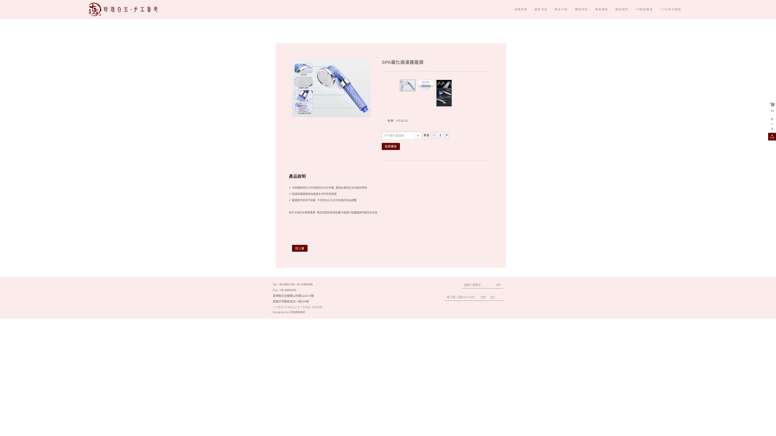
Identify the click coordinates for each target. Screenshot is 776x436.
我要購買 (391, 146)
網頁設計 (300, 312)
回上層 (299, 248)
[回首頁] (124, 9)
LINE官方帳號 (670, 9)
